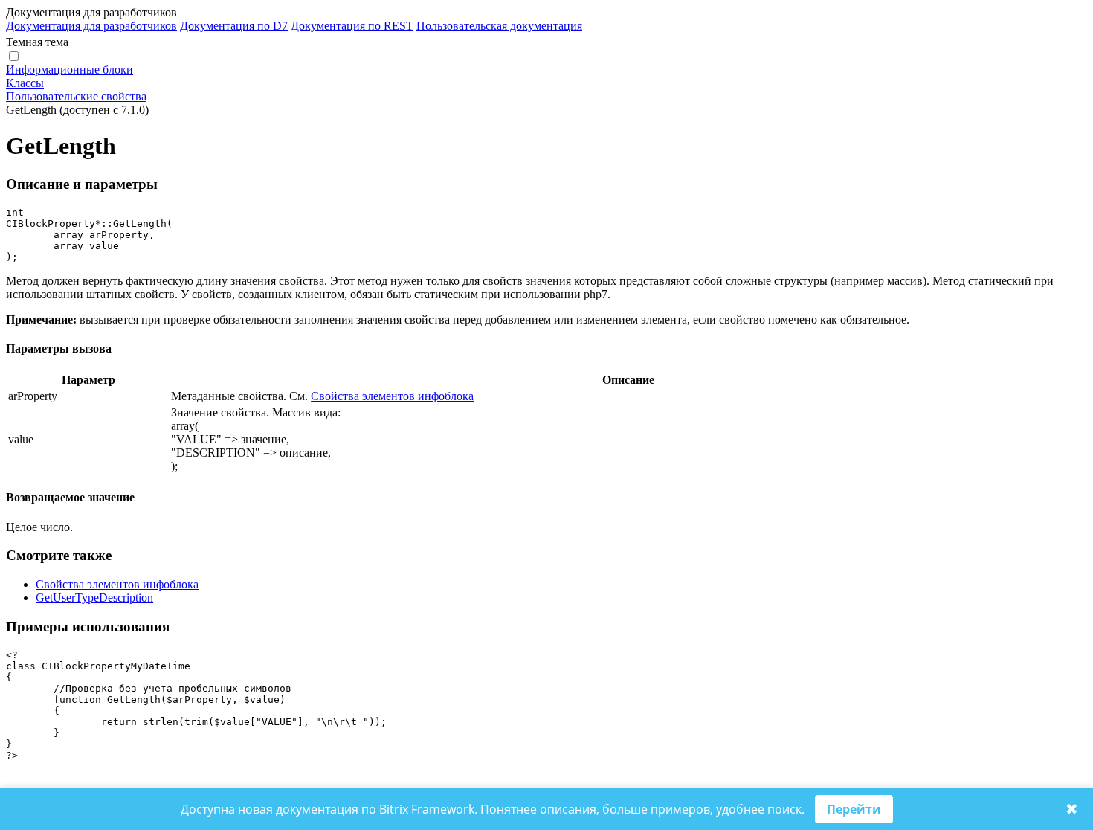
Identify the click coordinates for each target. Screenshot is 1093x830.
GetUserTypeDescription (94, 597)
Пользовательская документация (499, 25)
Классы (25, 83)
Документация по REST (352, 25)
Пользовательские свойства (76, 96)
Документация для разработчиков (91, 25)
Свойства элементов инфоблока (392, 396)
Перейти (854, 809)
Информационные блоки (69, 69)
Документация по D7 (234, 25)
